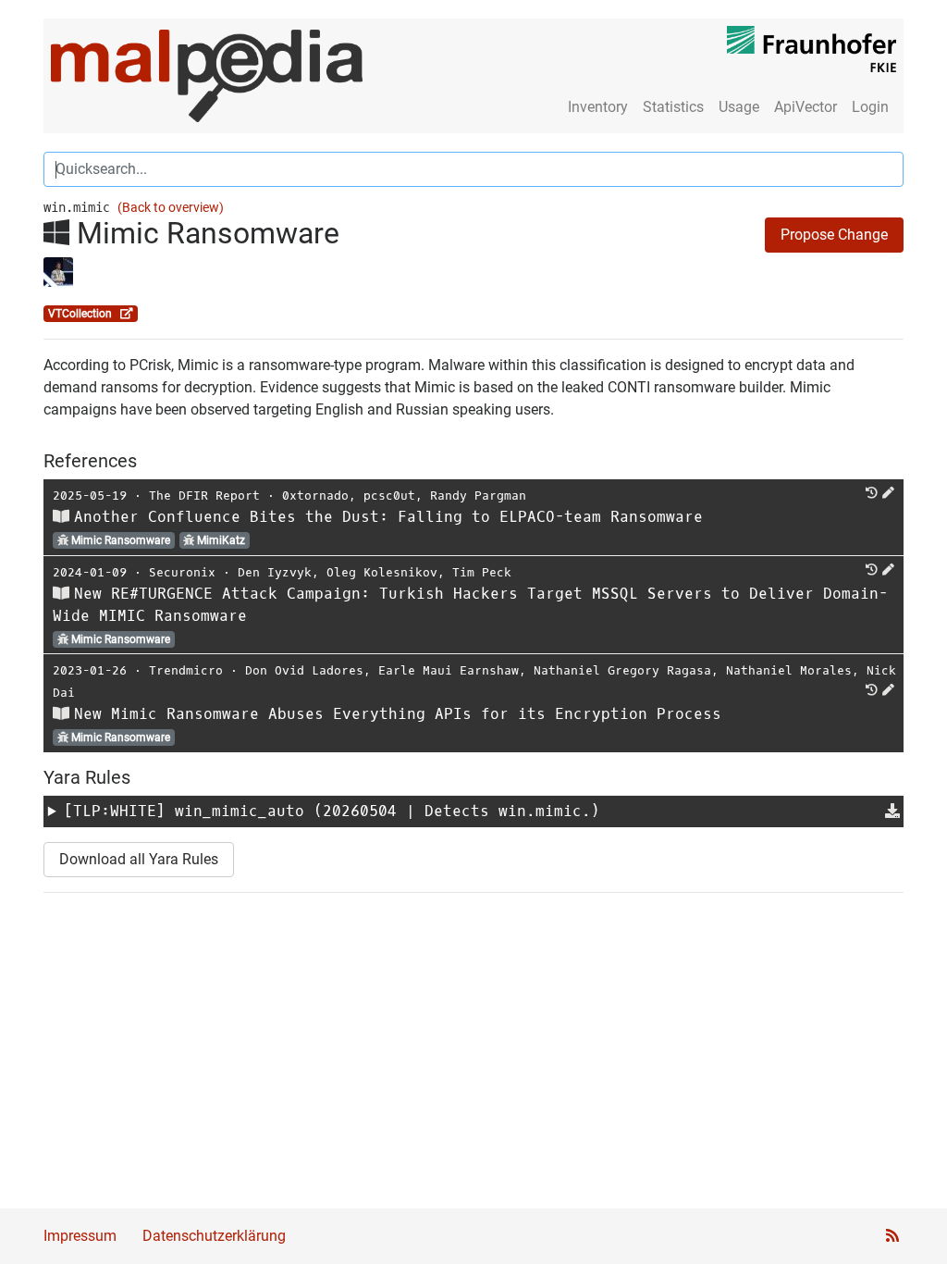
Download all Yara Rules (138, 859)
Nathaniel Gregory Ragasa (622, 670)
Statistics (673, 107)
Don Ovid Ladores (304, 670)
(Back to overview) (170, 208)
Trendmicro (186, 670)
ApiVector (805, 107)
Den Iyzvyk (275, 572)
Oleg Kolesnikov (381, 572)
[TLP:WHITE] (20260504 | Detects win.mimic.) (332, 811)
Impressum (80, 1236)
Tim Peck (481, 572)
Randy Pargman (478, 495)
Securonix (182, 572)
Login (870, 107)
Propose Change (834, 234)
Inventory (598, 107)
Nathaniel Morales (789, 670)
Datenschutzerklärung (214, 1236)
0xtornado (315, 495)
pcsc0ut (389, 495)
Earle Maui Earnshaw (448, 670)
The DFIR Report (204, 495)
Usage (739, 107)
